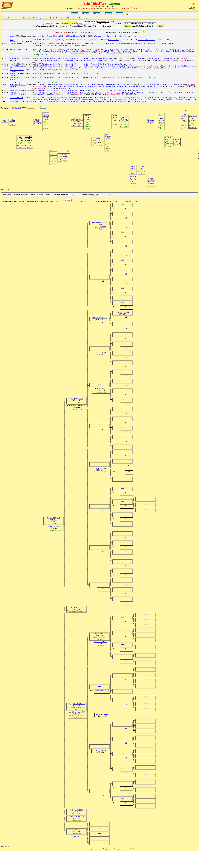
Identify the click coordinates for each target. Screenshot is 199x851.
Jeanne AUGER (12, 120)
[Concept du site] (119, 14)
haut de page (5, 189)
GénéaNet (55, 18)
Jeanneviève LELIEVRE (193, 117)
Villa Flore (132, 849)
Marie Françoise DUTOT (46, 115)
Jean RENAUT (4, 121)
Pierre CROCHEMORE (98, 139)
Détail (149, 26)
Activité (141, 26)
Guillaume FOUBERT (150, 121)
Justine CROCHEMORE (64, 155)
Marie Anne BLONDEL (29, 138)
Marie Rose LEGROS (160, 116)
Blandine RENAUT (133, 177)
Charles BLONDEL (38, 121)
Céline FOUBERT (142, 167)
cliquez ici (87, 18)
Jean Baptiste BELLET (184, 116)
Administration (80, 849)
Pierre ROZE (115, 116)
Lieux (134, 26)
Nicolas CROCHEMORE (77, 119)
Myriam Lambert (13, 18)
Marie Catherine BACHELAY (123, 119)
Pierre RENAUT (53, 154)
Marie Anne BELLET (177, 141)
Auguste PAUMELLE (151, 179)
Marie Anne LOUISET (87, 117)
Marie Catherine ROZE (108, 136)
